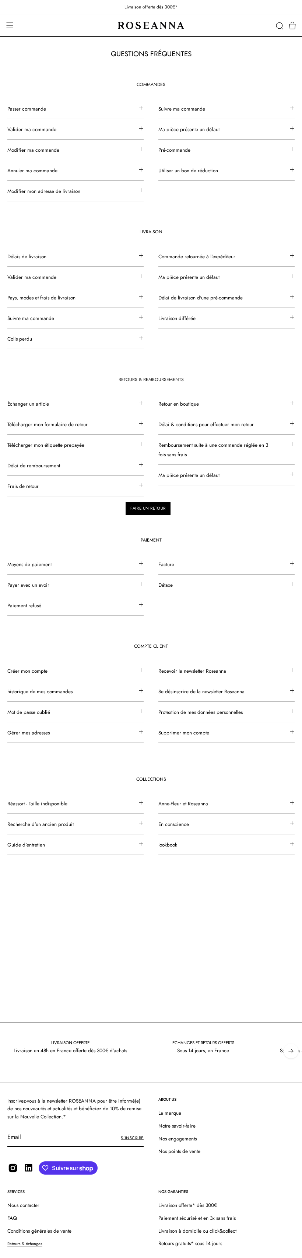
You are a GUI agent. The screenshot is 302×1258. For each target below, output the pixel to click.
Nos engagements (177, 1138)
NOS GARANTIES (173, 1191)
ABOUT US (167, 1099)
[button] (279, 25)
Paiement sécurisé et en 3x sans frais (197, 1218)
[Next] (291, 1051)
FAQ (12, 1218)
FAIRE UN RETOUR (147, 508)
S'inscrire (132, 1138)
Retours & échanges (24, 1243)
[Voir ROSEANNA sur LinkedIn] (28, 1168)
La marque (169, 1113)
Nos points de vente (179, 1151)
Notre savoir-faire (177, 1125)
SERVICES (16, 1191)
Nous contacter (23, 1205)
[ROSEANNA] (151, 25)
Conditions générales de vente (39, 1230)
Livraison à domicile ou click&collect (197, 1230)
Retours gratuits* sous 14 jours (190, 1243)
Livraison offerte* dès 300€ (187, 1205)
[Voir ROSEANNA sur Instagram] (12, 1167)
